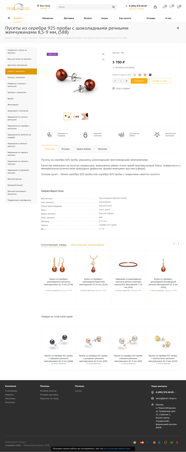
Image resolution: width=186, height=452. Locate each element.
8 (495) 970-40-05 (138, 6)
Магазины (10, 398)
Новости (9, 394)
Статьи (78, 391)
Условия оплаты (48, 391)
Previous (174, 243)
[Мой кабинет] (155, 7)
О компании (11, 391)
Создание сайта (13, 445)
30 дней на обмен (134, 134)
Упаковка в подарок (63, 134)
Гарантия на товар (49, 398)
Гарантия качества (98, 134)
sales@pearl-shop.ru (166, 398)
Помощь (44, 386)
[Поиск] (113, 7)
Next (178, 243)
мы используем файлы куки (117, 448)
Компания (10, 386)
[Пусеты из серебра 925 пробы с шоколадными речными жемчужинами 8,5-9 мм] (76, 55)
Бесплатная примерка (170, 134)
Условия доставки (49, 394)
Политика (10, 402)
